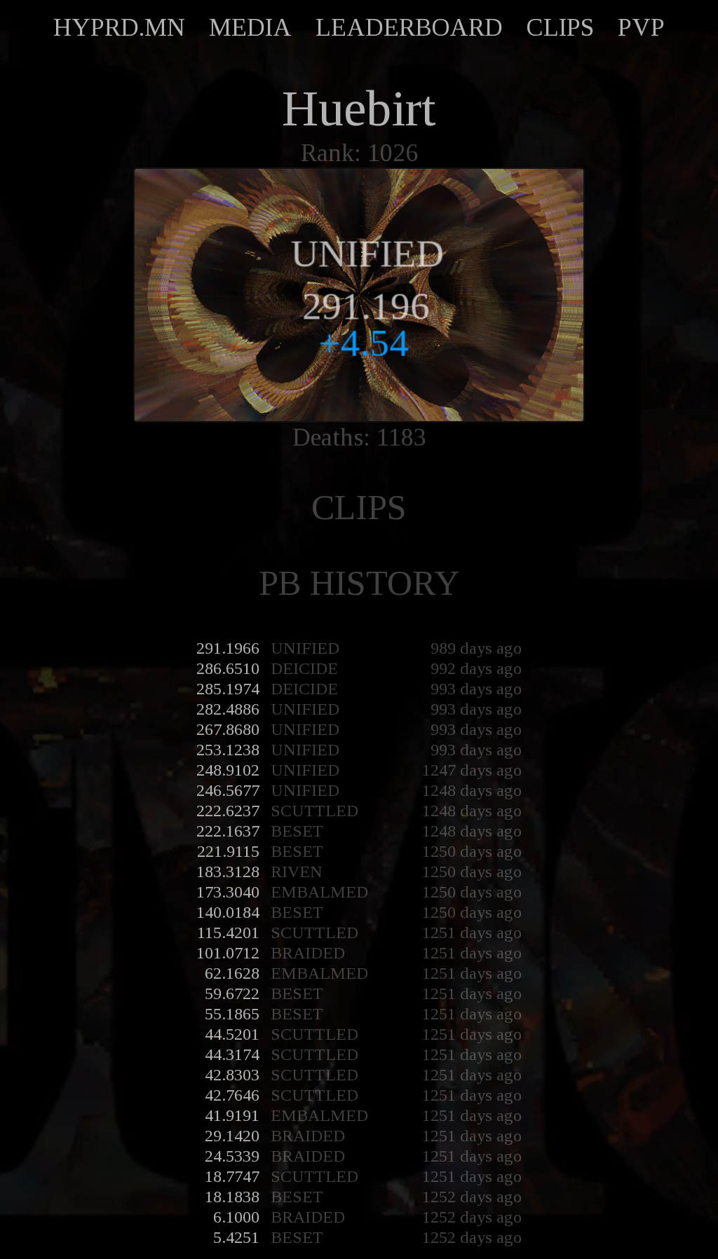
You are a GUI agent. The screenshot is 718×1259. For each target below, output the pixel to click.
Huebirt (359, 109)
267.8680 (227, 729)
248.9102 (227, 770)
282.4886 (227, 709)
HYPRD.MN (119, 27)
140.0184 (227, 912)
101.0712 (227, 953)
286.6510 (227, 668)
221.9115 (228, 851)
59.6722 (232, 993)
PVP (641, 27)
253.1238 (227, 750)
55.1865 (232, 1014)
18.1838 (232, 1197)
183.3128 (227, 871)
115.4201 (228, 932)
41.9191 (232, 1115)
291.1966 (227, 648)
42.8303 (232, 1075)
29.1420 (232, 1136)
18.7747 (232, 1176)
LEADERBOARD (409, 27)
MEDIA (250, 27)
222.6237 (227, 811)
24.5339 (232, 1156)
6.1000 (236, 1217)
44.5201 (232, 1034)
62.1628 (232, 973)
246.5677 (227, 790)
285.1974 (227, 689)
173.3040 (227, 892)
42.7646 (232, 1095)
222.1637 (227, 831)
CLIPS (560, 27)
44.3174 (232, 1054)
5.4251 (236, 1237)
